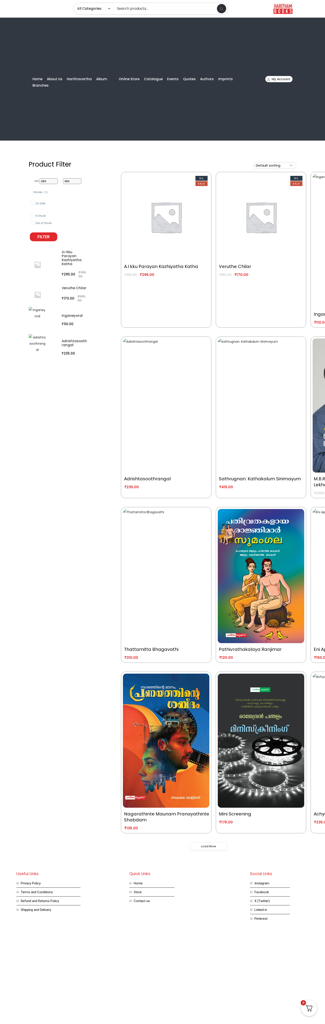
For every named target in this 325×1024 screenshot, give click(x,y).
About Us (54, 79)
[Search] (221, 8)
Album (101, 79)
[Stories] (31, 191)
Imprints (225, 79)
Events (173, 79)
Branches (40, 85)
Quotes (189, 79)
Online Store (129, 79)
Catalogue (153, 79)
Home (37, 79)
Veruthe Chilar (74, 288)
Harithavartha (79, 79)
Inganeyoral (72, 315)
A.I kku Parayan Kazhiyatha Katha (72, 258)
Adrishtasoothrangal (74, 343)
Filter (43, 236)
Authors (207, 79)
